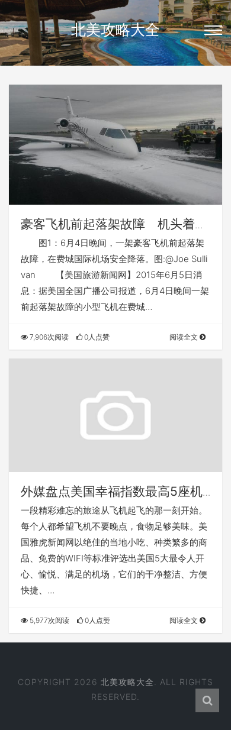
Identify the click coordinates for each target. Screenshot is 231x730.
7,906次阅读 (48, 336)
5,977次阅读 (48, 620)
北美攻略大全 (115, 29)
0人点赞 (96, 336)
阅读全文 (184, 336)
